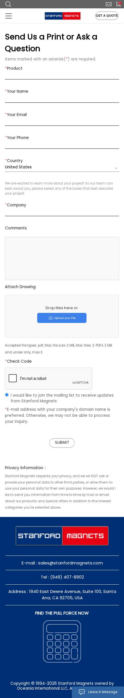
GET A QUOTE (107, 15)
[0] (115, 3)
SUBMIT (62, 443)
